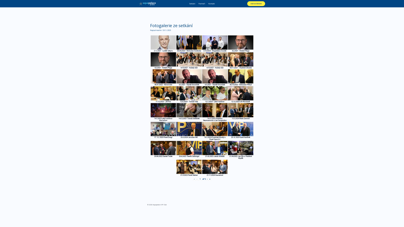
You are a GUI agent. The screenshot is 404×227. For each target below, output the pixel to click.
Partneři (202, 4)
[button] (256, 3)
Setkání (192, 4)
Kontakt (211, 4)
